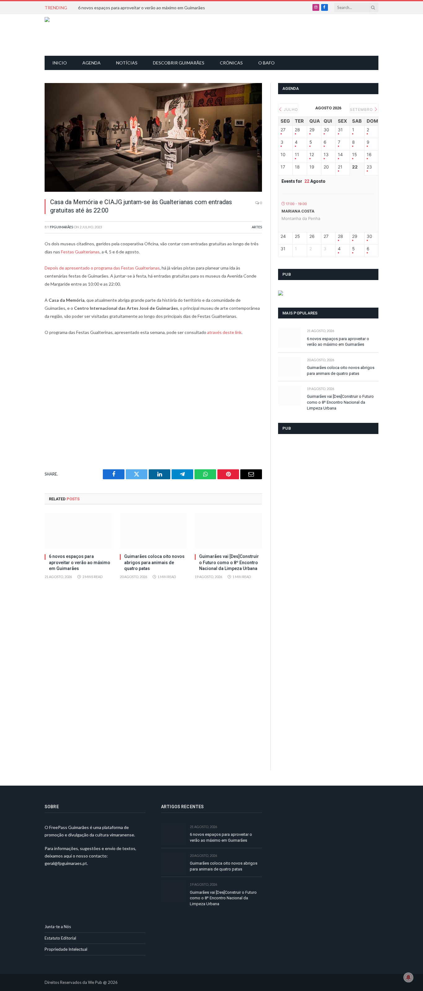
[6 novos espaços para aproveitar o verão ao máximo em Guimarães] (78, 531)
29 (312, 129)
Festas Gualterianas (80, 251)
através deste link (224, 332)
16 (369, 154)
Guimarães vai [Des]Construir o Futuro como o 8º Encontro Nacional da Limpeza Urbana (229, 562)
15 (354, 154)
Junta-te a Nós (58, 926)
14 (340, 154)
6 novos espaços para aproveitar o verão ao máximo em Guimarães (141, 7)
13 (326, 154)
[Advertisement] (215, 34)
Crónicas (231, 62)
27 (283, 129)
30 (326, 129)
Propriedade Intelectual (66, 949)
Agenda (91, 62)
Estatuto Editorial (60, 938)
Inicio (59, 62)
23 (369, 166)
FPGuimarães (61, 227)
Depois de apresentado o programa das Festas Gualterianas (102, 267)
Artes (257, 227)
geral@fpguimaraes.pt (66, 863)
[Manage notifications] (408, 977)
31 (340, 129)
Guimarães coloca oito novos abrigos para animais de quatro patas (154, 562)
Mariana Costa (297, 211)
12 (311, 154)
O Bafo (266, 62)
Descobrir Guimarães (178, 62)
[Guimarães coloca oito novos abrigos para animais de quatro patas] (153, 531)
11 (297, 154)
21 (340, 166)
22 (355, 166)
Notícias (126, 62)
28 (297, 129)
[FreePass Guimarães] (74, 35)
